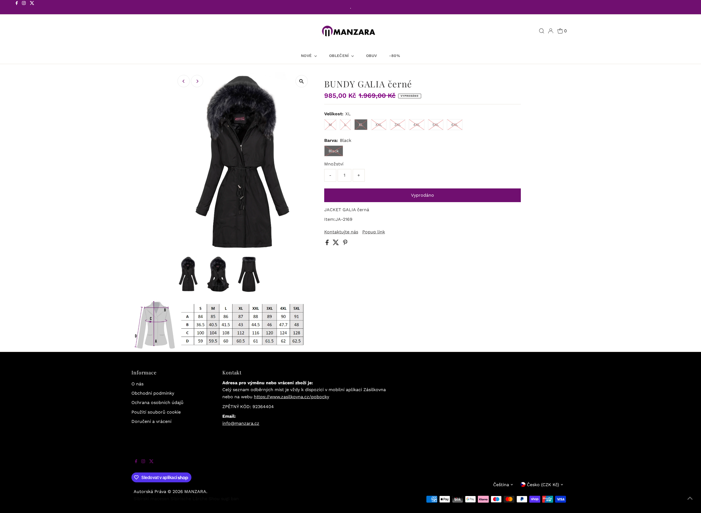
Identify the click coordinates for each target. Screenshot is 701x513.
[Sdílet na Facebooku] (328, 243)
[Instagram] (24, 7)
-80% (394, 55)
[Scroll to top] (690, 502)
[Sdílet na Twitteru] (336, 243)
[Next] (197, 81)
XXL (378, 124)
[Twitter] (32, 7)
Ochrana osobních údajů (157, 402)
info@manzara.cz (240, 423)
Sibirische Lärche (189, 498)
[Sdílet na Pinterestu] (345, 243)
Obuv (371, 55)
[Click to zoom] (301, 81)
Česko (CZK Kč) (543, 484)
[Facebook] (16, 7)
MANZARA (195, 491)
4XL (416, 124)
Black (334, 151)
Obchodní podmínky (152, 393)
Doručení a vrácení (151, 421)
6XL (454, 124)
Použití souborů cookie (156, 412)
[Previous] (183, 81)
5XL (435, 124)
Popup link (373, 232)
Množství (333, 164)
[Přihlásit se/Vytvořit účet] (550, 30)
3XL (397, 124)
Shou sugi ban (224, 498)
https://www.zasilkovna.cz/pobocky (291, 396)
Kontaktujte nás (341, 232)
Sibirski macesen (151, 498)
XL (361, 124)
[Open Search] (541, 30)
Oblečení (339, 55)
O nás (137, 383)
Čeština (501, 484)
